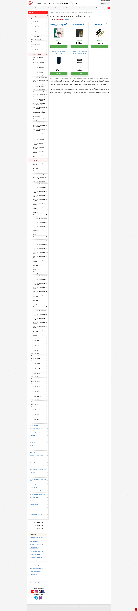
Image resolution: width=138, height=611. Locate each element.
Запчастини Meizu (35, 337)
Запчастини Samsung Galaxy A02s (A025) (39, 167)
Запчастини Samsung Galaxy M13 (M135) (40, 249)
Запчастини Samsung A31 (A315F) (38, 152)
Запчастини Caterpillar (36, 417)
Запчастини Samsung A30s (39, 181)
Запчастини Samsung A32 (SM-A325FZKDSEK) (40, 178)
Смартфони (32, 435)
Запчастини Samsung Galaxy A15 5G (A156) (40, 207)
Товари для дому (34, 504)
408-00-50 (62, 3)
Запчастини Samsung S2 (38, 62)
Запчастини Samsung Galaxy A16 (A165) (40, 327)
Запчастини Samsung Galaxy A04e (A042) (39, 299)
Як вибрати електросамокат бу (36, 544)
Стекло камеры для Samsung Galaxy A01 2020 (99, 23)
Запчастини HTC (34, 52)
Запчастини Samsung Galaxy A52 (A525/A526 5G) (40, 219)
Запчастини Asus (35, 340)
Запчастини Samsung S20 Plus (39, 174)
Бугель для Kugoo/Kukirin (35, 582)
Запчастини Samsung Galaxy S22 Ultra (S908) (40, 331)
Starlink (31, 511)
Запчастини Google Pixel (36, 396)
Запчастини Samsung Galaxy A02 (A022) (40, 276)
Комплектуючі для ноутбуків (36, 455)
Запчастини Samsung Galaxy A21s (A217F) (39, 171)
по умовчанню (59, 19)
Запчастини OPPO (35, 404)
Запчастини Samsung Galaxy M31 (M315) (40, 223)
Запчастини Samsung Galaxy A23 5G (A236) (40, 261)
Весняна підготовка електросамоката (34, 548)
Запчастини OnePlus (35, 371)
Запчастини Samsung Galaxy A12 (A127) (40, 237)
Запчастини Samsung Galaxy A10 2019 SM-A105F (40, 130)
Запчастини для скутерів (35, 490)
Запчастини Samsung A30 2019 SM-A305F (40, 119)
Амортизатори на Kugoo (35, 554)
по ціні (64, 19)
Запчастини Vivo (34, 401)
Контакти (86, 7)
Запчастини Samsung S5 (38, 75)
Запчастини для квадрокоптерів (37, 432)
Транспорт (32, 462)
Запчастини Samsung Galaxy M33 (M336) (40, 257)
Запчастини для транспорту (36, 465)
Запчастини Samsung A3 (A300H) (40, 77)
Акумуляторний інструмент (36, 517)
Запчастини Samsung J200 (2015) (40, 96)
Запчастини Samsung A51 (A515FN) (38, 140)
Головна (52, 12)
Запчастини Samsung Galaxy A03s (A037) (39, 264)
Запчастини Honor (35, 399)
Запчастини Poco (35, 36)
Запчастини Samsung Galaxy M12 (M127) (40, 233)
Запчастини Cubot (35, 41)
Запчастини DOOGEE (35, 46)
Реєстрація (107, 0)
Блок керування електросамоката (37, 551)
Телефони (32, 442)
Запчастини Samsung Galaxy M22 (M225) (40, 268)
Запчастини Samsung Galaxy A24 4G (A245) (40, 200)
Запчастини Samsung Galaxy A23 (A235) (40, 241)
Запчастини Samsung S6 (38, 67)
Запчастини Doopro (35, 406)
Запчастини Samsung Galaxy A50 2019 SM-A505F (40, 108)
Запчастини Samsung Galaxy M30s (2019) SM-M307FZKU (39, 112)
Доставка (30, 7)
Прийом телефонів (58, 7)
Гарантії (43, 7)
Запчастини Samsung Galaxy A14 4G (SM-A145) (40, 284)
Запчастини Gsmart (35, 363)
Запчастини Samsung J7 (38, 91)
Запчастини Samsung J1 (38, 70)
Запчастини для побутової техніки (37, 475)
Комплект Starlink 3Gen (35, 562)
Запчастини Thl (34, 31)
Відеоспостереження (35, 501)
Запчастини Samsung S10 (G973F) (38, 144)
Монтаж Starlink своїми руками (36, 568)
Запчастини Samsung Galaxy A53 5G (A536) (40, 334)
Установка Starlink (34, 541)
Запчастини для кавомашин (36, 484)
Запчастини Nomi (35, 353)
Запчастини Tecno (35, 414)
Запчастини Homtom (35, 358)
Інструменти (33, 448)
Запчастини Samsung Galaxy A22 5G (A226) (40, 323)
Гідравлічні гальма (34, 579)
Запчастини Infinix (35, 419)
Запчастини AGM (35, 388)
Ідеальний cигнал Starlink (35, 565)
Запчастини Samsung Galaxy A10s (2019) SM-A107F (39, 100)
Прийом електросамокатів (70, 7)
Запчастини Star (34, 29)
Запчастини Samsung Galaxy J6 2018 (40, 134)
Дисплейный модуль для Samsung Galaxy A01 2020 (79, 23)
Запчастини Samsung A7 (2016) (40, 94)
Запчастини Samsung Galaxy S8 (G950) (40, 315)
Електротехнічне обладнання (36, 514)
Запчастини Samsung (36, 54)
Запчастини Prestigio (35, 373)
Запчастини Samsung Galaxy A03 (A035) (40, 307)
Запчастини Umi (34, 34)
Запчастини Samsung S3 (38, 64)
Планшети (32, 472)
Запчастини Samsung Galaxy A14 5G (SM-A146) (40, 229)
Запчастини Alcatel (35, 21)
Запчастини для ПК (34, 497)
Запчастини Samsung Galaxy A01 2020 (40, 160)
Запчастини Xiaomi (35, 26)
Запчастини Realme (35, 411)
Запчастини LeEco (35, 394)
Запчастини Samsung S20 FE (39, 136)
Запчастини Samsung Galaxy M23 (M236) (40, 253)
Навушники (32, 507)
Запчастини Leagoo (35, 391)
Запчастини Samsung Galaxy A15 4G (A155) (40, 204)
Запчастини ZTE (34, 23)
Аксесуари (32, 452)
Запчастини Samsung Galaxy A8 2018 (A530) (40, 292)
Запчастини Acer (35, 376)
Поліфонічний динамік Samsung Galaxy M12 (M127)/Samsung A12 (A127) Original (58, 24)
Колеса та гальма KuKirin (35, 571)
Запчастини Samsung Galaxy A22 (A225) (40, 188)
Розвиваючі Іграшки (34, 459)
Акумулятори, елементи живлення (38, 469)
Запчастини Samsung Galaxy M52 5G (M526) (40, 272)
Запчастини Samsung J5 (38, 86)
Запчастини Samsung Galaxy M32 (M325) (40, 184)
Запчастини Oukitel (35, 381)
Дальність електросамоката (36, 577)
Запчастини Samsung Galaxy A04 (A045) (40, 288)
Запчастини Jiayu (35, 49)
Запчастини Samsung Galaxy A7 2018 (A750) (40, 215)
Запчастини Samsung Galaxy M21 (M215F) (40, 155)
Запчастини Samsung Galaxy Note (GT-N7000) (40, 81)
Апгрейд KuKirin (33, 574)
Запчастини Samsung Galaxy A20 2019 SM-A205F (40, 126)
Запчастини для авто (34, 487)
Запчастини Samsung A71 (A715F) (38, 148)
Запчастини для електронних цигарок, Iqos (38, 480)
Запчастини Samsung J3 (38, 122)
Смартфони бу (33, 438)
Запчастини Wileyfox (35, 378)
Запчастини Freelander (36, 39)
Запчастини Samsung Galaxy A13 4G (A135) (40, 245)
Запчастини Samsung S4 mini (39, 59)
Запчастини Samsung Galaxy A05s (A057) (39, 280)
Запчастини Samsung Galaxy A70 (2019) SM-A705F (40, 115)
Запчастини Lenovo (35, 18)
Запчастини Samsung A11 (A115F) (38, 164)
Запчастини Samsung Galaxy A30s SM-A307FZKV (39, 104)
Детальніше (58, 40)
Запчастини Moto (35, 383)
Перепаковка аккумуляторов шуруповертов (36, 538)
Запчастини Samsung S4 (38, 57)
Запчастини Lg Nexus (35, 44)
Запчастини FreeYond (36, 422)
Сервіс (49, 7)
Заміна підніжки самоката (35, 560)
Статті (80, 7)
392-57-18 (76, 3)
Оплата (37, 7)
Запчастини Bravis (35, 360)
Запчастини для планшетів (36, 428)
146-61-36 (49, 3)
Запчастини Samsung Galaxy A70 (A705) (40, 192)
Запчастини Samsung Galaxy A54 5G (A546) (40, 303)
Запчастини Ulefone (35, 386)
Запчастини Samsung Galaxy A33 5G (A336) (40, 311)
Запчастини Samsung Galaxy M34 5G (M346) (40, 211)
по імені (68, 19)
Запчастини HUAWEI (35, 368)
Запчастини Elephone (35, 348)
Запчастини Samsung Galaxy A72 (40, 226)
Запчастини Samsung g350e (39, 89)
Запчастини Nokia (35, 355)
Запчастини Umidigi (35, 409)
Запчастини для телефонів (36, 16)
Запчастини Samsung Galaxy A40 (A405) (40, 319)
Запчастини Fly (34, 350)
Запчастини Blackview (36, 366)
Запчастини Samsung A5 (38, 84)
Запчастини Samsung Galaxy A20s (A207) (39, 296)
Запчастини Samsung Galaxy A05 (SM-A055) (40, 196)
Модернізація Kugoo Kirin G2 (36, 557)
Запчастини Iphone (35, 343)
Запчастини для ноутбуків (36, 425)
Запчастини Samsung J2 (38, 72)
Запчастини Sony (35, 345)
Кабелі (31, 445)
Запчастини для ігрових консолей (37, 494)
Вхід (103, 0)
